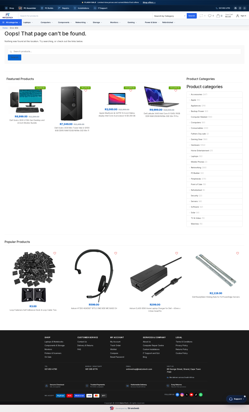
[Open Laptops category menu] (32, 22)
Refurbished (167, 22)
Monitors (114, 22)
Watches (195, 224)
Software (195, 207)
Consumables (197, 128)
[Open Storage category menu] (101, 22)
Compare (114, 353)
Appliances (196, 105)
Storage (96, 22)
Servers (194, 201)
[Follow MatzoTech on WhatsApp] (244, 8)
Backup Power (197, 111)
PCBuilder (195, 173)
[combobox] (85, 16)
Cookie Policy (182, 353)
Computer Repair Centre (153, 345)
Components (63, 22)
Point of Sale (196, 184)
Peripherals (196, 179)
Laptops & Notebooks (54, 342)
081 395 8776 (91, 369)
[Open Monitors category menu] (120, 22)
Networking (80, 22)
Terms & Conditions (184, 342)
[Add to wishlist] (41, 90)
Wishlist (113, 349)
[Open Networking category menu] (87, 22)
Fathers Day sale (198, 134)
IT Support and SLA (151, 353)
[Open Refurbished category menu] (174, 22)
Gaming (131, 22)
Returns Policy (182, 349)
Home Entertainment (200, 150)
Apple (193, 100)
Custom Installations (151, 349)
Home (5, 28)
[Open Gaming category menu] (136, 22)
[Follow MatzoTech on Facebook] (235, 8)
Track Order (115, 345)
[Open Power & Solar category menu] (159, 22)
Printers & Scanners (53, 353)
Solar (193, 212)
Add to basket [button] (27, 136)
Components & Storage (55, 345)
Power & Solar (151, 22)
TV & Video (196, 218)
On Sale (48, 357)
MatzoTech (124, 403)
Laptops (27, 22)
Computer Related (199, 117)
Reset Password (117, 357)
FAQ (79, 349)
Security (194, 195)
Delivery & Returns (85, 345)
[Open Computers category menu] (52, 22)
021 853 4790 (51, 369)
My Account (115, 342)
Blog (145, 357)
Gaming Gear (196, 139)
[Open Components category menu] (71, 22)
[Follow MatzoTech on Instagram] (240, 8)
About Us (147, 342)
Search (14, 57)
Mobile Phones (197, 162)
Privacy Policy (182, 345)
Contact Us (82, 342)
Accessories (196, 94)
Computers (46, 22)
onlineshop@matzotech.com (139, 369)
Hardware (195, 145)
